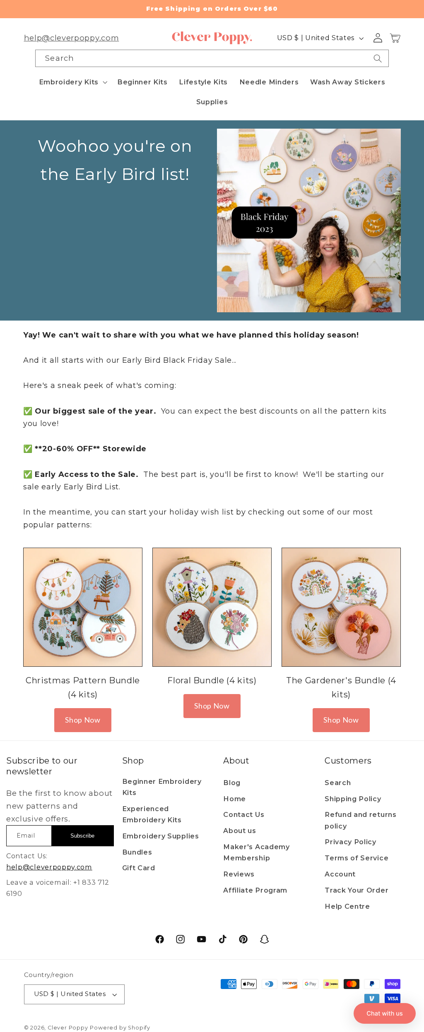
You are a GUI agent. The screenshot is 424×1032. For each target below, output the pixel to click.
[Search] (377, 58)
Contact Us (243, 814)
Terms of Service (356, 858)
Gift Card (138, 868)
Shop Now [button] (83, 719)
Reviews (239, 874)
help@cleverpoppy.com (71, 38)
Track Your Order (356, 890)
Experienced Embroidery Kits (152, 814)
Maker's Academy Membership (256, 852)
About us (239, 830)
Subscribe (82, 836)
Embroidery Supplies (160, 836)
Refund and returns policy (360, 820)
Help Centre (347, 906)
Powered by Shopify (120, 1028)
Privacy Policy (350, 842)
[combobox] (212, 58)
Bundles (137, 852)
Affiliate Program (255, 890)
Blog (232, 782)
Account (340, 874)
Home (234, 799)
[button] (72, 82)
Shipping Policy (353, 799)
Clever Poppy (68, 1028)
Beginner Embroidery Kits (162, 787)
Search (338, 782)
